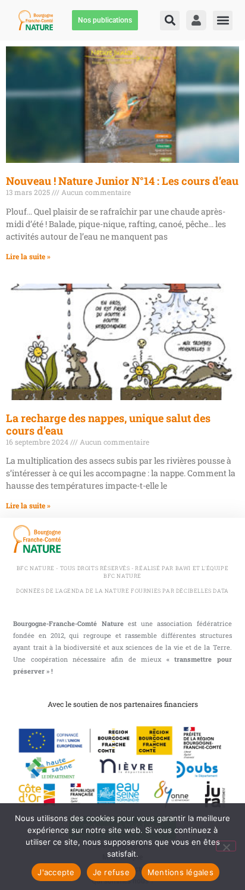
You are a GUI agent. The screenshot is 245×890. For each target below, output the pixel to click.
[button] (170, 20)
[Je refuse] (226, 846)
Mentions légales (180, 872)
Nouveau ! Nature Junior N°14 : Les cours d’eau (122, 181)
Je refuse (111, 872)
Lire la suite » (28, 256)
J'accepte (55, 872)
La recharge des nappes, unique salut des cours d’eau (108, 424)
